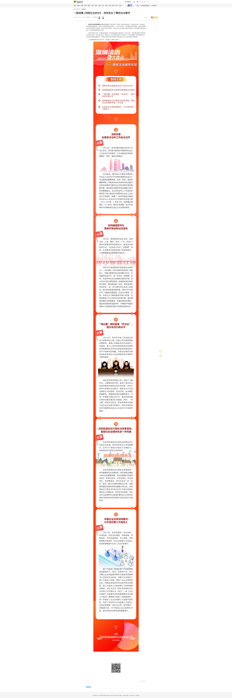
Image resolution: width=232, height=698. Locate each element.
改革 (106, 5)
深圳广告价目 (132, 695)
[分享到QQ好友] (157, 17)
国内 (96, 5)
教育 (113, 5)
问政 (99, 5)
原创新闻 (84, 9)
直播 (82, 5)
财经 (120, 5)
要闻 (89, 5)
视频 (78, 5)
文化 (103, 5)
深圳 (75, 5)
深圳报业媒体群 (145, 5)
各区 (138, 5)
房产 (117, 5)
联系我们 (137, 695)
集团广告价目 (125, 695)
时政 (85, 5)
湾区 (92, 5)
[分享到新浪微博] (152, 17)
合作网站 (153, 5)
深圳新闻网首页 (77, 9)
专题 (110, 5)
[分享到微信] (154, 17)
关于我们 (120, 695)
